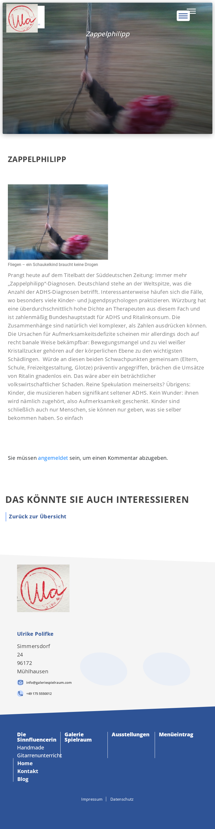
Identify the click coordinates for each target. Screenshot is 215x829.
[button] (37, 516)
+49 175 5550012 (39, 693)
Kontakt (27, 771)
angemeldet (53, 457)
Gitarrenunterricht (39, 755)
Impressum (92, 799)
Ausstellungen (130, 734)
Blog (22, 779)
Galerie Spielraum (78, 737)
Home (25, 763)
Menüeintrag (176, 734)
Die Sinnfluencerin (36, 737)
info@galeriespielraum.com (49, 682)
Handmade (30, 747)
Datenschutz (121, 799)
